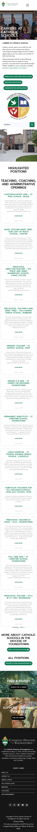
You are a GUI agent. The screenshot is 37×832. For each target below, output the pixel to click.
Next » (22, 627)
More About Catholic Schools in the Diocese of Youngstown (18, 639)
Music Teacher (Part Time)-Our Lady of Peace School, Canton (18, 231)
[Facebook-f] (10, 805)
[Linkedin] (18, 805)
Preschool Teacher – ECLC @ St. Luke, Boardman (18, 596)
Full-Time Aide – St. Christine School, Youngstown (18, 558)
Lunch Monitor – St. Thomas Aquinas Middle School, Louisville (18, 454)
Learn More (18, 216)
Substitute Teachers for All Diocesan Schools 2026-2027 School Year (18, 489)
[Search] (32, 124)
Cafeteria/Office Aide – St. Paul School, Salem (18, 195)
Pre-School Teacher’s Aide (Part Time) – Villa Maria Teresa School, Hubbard (18, 310)
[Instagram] (14, 805)
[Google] (27, 805)
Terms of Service (28, 826)
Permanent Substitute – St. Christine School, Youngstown (18, 418)
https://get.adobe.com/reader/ (16, 68)
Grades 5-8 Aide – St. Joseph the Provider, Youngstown (18, 383)
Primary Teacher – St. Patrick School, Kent (18, 346)
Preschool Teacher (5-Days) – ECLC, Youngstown (18, 520)
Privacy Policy (18, 821)
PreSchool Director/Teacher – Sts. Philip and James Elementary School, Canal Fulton (18, 271)
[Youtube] (22, 805)
